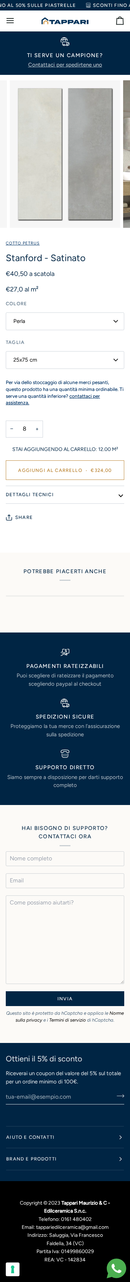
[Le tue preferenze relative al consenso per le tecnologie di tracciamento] (13, 1269)
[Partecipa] (118, 1096)
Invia (65, 998)
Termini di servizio (67, 1020)
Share (24, 517)
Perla (19, 321)
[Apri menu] (16, 20)
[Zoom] (23, 214)
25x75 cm (25, 360)
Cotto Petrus (23, 243)
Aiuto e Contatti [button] (30, 1137)
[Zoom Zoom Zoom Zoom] (65, 154)
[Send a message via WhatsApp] (116, 1268)
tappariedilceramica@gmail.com (72, 1227)
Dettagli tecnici (30, 494)
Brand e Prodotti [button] (31, 1159)
